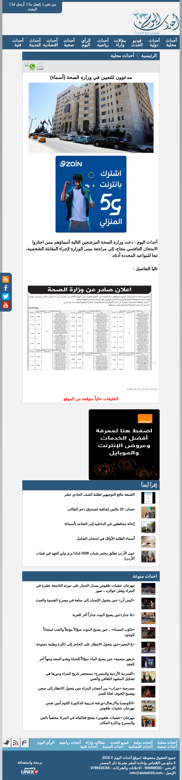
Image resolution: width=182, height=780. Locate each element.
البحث (32, 9)
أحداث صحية (69, 42)
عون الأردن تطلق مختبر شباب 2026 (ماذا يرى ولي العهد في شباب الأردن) (85, 555)
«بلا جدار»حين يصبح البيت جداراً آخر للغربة (104, 615)
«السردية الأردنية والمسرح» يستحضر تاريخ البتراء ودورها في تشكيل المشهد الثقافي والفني (90, 676)
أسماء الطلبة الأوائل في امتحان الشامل (106, 538)
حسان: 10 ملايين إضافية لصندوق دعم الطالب (101, 509)
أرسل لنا (18, 4)
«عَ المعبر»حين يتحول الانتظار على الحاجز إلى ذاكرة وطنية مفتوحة (85, 644)
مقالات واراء (120, 42)
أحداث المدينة (35, 42)
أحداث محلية (171, 42)
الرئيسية (149, 55)
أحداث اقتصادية (50, 42)
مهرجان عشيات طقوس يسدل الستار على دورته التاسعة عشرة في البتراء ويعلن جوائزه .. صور (85, 588)
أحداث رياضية (103, 42)
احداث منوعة (145, 576)
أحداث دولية (154, 42)
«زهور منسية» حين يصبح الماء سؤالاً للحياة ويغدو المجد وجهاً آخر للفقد (87, 661)
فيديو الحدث (137, 42)
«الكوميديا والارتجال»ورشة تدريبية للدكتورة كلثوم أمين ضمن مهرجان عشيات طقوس (90, 705)
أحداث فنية (17, 42)
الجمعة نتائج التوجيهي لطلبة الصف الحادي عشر (99, 494)
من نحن (50, 4)
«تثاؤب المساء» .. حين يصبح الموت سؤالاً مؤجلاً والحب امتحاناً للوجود (89, 632)
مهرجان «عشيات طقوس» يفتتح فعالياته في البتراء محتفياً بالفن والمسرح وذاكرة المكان (87, 720)
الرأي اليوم (86, 42)
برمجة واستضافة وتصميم (30, 764)
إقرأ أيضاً (149, 485)
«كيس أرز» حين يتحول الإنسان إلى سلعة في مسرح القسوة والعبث (85, 600)
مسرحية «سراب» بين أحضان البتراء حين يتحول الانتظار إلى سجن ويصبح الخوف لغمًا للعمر (86, 690)
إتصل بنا (35, 4)
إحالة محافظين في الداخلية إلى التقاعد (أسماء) (100, 524)
